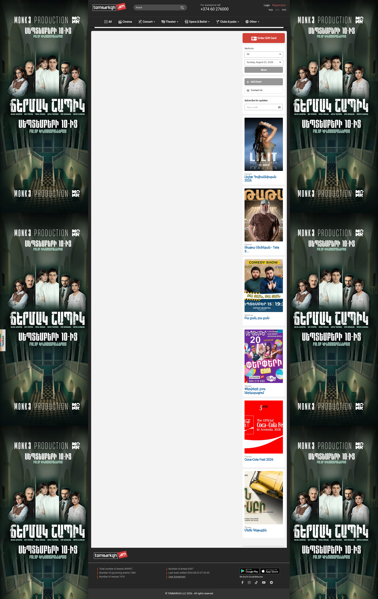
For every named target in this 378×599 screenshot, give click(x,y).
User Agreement (177, 576)
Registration (279, 5)
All (110, 21)
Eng (277, 10)
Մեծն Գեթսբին (256, 530)
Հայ (270, 10)
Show (264, 70)
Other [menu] (253, 21)
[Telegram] (271, 582)
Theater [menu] (171, 21)
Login (267, 5)
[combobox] (264, 54)
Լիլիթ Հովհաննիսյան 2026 (260, 179)
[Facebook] (243, 582)
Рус (284, 10)
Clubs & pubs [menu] (228, 21)
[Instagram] (249, 582)
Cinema (127, 21)
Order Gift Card (266, 38)
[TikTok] (256, 582)
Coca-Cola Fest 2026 (259, 459)
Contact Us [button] (256, 90)
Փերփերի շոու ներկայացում (255, 391)
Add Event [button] (255, 81)
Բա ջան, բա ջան (257, 318)
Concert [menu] (148, 21)
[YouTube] (264, 582)
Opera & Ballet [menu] (198, 21)
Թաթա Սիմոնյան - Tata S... (262, 249)
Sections (249, 48)
